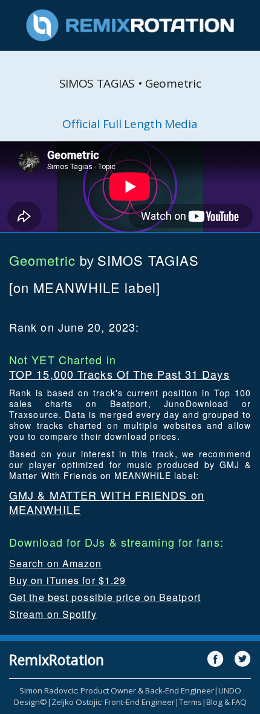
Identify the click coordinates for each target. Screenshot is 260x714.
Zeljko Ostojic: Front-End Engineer (113, 701)
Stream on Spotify (53, 614)
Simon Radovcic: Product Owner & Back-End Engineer (116, 690)
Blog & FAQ (226, 701)
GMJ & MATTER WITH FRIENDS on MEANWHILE (106, 502)
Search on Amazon (55, 563)
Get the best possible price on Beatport (105, 597)
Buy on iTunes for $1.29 (67, 580)
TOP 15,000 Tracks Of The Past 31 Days (119, 374)
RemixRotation (56, 659)
